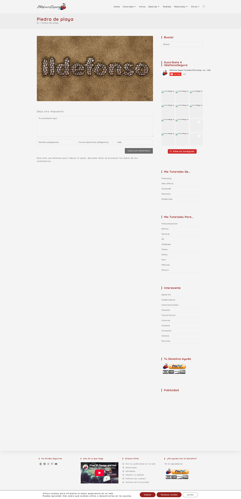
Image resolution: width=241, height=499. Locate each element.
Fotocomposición (170, 224)
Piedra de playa (50, 23)
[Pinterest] (52, 464)
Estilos (164, 254)
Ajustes (190, 494)
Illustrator (166, 194)
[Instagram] (48, 464)
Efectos (165, 229)
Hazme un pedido (135, 475)
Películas (166, 265)
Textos (165, 249)
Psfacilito (166, 310)
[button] (168, 97)
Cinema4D (166, 189)
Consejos (166, 325)
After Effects (167, 183)
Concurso (166, 320)
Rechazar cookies (169, 494)
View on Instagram (183, 151)
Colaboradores (168, 300)
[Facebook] (44, 464)
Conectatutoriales (170, 305)
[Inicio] (38, 23)
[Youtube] (56, 464)
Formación (166, 331)
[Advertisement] (182, 411)
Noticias (165, 336)
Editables (130, 471)
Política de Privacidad (137, 482)
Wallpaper (166, 244)
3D (163, 239)
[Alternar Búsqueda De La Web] (203, 6)
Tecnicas (166, 234)
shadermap (167, 199)
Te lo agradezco (173, 464)
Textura (165, 270)
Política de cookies (136, 478)
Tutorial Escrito (169, 315)
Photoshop (167, 178)
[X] (41, 464)
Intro (164, 260)
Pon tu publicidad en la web (141, 464)
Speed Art (166, 294)
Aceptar (147, 494)
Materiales (131, 467)
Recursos (166, 341)
